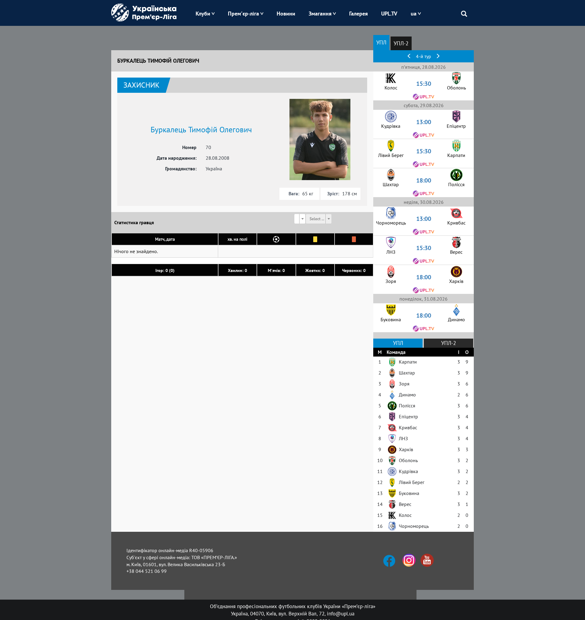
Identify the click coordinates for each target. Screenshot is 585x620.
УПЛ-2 (401, 43)
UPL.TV (389, 13)
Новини (286, 13)
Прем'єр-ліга (243, 13)
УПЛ (381, 42)
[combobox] (300, 219)
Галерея (358, 13)
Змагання (320, 13)
